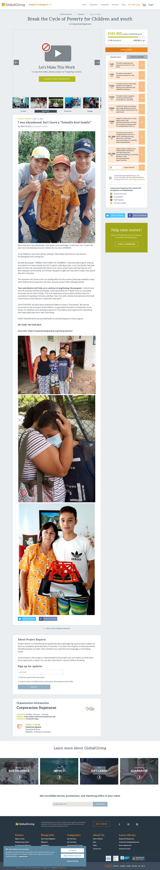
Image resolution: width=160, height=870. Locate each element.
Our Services (71, 839)
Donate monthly (137, 57)
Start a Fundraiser (126, 244)
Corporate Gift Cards (75, 845)
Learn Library (127, 835)
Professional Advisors (23, 845)
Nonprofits (94, 5)
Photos (67, 111)
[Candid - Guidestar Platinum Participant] (116, 858)
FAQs (95, 845)
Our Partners (71, 842)
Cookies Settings (72, 861)
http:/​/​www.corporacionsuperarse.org (39, 717)
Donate (38, 4)
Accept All (72, 850)
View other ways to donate (135, 179)
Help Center (101, 824)
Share (90, 111)
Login (150, 4)
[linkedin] (137, 824)
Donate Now (126, 50)
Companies (105, 5)
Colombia (81, 14)
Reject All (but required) (72, 856)
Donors (19, 835)
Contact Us (97, 849)
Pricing (134, 866)
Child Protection (65, 14)
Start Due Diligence (48, 839)
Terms (128, 866)
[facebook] (119, 824)
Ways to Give (19, 839)
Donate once (115, 57)
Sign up (34, 687)
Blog (123, 5)
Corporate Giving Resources (129, 842)
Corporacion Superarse (81, 24)
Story (23, 111)
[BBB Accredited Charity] (126, 858)
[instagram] (128, 824)
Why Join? (44, 842)
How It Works (98, 839)
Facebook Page (32, 719)
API (139, 866)
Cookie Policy (23, 856)
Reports (45, 111)
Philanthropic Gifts (22, 842)
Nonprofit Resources (126, 839)
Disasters (115, 5)
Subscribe (100, 804)
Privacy (116, 866)
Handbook (45, 845)
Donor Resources (125, 845)
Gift (136, 5)
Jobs (94, 842)
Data (143, 866)
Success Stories (124, 849)
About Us (98, 835)
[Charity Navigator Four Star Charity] (109, 858)
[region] (44, 856)
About (84, 5)
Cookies (122, 866)
